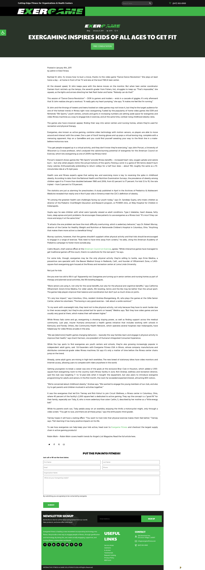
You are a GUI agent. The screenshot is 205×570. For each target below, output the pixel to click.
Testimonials (108, 553)
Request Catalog (110, 555)
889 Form (107, 560)
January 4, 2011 (98, 30)
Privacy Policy (109, 558)
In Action (107, 550)
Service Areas (109, 545)
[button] (3, 33)
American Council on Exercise (97, 249)
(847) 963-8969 (179, 3)
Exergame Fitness (119, 427)
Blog (88, 30)
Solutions (107, 548)
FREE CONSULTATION (102, 46)
